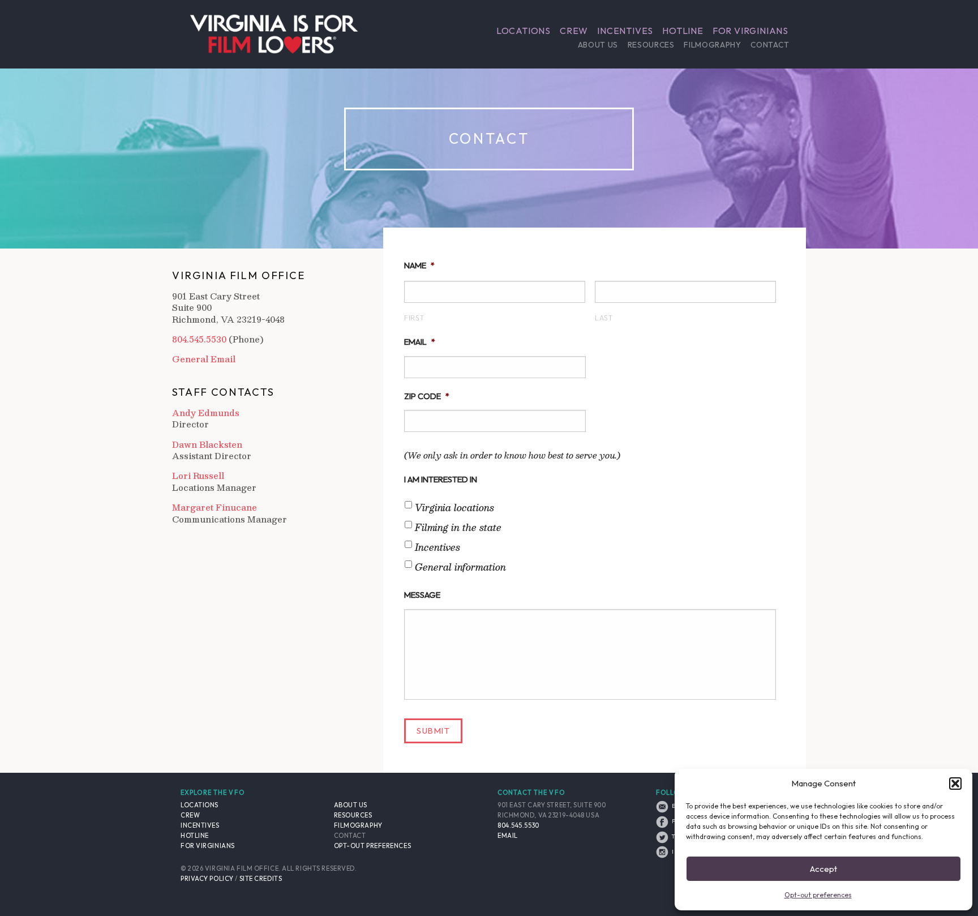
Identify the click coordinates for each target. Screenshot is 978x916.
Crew (574, 30)
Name (419, 265)
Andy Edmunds (205, 413)
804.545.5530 (199, 339)
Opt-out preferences (818, 895)
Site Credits (260, 879)
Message (422, 594)
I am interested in (440, 479)
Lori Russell (198, 476)
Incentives (625, 30)
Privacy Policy (207, 879)
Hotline (683, 30)
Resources (651, 45)
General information (460, 567)
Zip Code (426, 396)
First (414, 318)
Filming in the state (458, 527)
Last (604, 318)
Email (419, 341)
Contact (769, 45)
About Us (598, 45)
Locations (523, 30)
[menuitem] (523, 30)
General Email (203, 359)
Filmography (712, 45)
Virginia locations (454, 508)
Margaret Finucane (214, 507)
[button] (955, 783)
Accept (823, 868)
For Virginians (750, 30)
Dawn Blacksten (207, 445)
